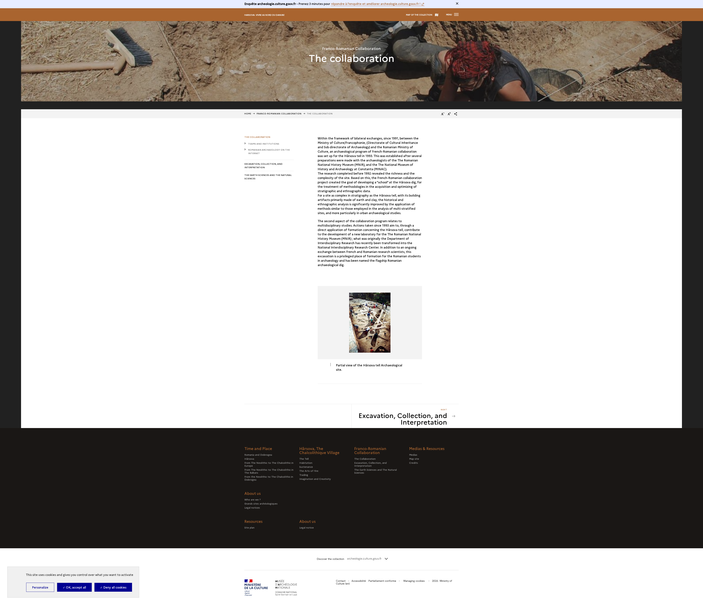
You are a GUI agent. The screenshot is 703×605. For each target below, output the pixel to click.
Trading (303, 474)
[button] (456, 114)
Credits (413, 462)
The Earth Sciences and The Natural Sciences (268, 176)
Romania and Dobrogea (258, 454)
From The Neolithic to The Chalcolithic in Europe (268, 464)
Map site (414, 458)
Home (247, 113)
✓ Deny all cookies (113, 587)
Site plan (249, 527)
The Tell (304, 458)
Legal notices (252, 507)
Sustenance (306, 466)
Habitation (305, 462)
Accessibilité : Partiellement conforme (374, 580)
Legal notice (306, 527)
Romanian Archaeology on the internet (269, 151)
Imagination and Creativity (315, 478)
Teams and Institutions (263, 143)
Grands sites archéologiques (261, 503)
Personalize (40, 587)
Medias (413, 454)
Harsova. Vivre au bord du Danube (264, 15)
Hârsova (249, 458)
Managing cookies (414, 580)
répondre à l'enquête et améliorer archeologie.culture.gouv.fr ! (376, 4)
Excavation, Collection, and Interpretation (263, 165)
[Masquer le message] (457, 3)
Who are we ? (252, 499)
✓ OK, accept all (74, 587)
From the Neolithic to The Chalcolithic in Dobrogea (268, 478)
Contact (340, 580)
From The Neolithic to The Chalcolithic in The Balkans (268, 471)
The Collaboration (257, 136)
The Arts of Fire (308, 470)
